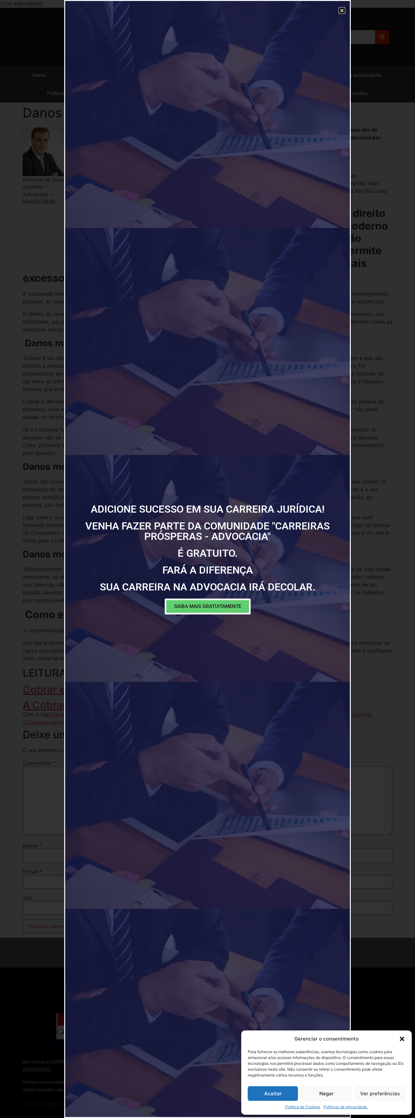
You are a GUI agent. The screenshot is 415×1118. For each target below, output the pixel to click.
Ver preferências (380, 1093)
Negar (326, 1093)
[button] (402, 1039)
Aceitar (273, 1093)
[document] (207, 559)
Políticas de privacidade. (346, 1106)
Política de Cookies (302, 1106)
